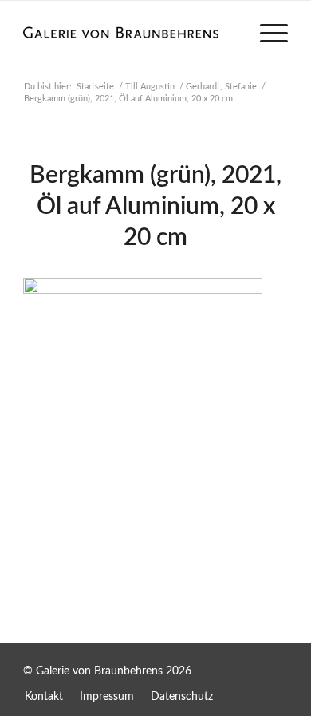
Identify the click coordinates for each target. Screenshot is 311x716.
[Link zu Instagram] (276, 663)
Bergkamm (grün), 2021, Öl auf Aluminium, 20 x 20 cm (155, 207)
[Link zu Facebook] (244, 663)
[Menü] (266, 33)
